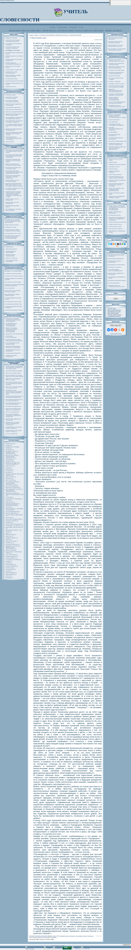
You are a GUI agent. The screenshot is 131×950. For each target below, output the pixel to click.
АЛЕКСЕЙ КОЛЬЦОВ (11, 505)
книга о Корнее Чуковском (36, 937)
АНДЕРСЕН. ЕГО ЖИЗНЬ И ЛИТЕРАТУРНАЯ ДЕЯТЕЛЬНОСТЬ (13, 547)
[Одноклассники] (113, 244)
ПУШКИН (8, 445)
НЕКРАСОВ (9, 478)
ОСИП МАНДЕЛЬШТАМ (12, 511)
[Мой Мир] (125, 244)
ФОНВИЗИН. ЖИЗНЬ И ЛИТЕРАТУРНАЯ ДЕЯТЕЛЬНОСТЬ (12, 453)
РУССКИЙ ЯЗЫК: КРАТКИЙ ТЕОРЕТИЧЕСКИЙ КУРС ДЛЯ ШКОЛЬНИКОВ (12, 221)
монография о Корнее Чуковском (84, 936)
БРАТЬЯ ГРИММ (10, 550)
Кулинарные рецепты (114, 316)
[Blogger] (117, 246)
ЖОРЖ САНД (9, 567)
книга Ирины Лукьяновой (49, 937)
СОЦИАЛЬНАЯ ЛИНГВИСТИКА (13, 304)
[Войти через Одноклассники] (122, 329)
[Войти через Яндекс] (115, 329)
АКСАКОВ (8, 472)
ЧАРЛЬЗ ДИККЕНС (10, 558)
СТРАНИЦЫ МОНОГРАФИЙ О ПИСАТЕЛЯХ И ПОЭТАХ (53, 35)
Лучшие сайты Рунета (114, 314)
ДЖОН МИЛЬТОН (10, 574)
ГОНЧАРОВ (9, 470)
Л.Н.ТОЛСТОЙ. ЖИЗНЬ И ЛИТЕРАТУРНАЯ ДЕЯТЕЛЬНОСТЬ (12, 483)
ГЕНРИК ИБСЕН (10, 569)
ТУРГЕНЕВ (8, 497)
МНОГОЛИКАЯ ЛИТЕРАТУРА (115, 258)
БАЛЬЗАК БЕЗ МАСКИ (11, 544)
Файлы (36, 35)
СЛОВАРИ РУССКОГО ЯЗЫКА (13, 273)
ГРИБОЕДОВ (9, 459)
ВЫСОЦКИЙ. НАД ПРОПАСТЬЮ (14, 527)
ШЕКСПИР (8, 536)
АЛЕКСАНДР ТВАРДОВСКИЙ (13, 519)
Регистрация (73, 27)
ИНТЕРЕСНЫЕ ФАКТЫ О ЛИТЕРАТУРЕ (114, 261)
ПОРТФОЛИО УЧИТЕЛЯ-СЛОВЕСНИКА (25, 30)
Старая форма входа (115, 333)
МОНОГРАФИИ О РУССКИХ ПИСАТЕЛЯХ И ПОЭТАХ (115, 46)
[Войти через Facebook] (112, 329)
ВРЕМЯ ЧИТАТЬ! (49, 30)
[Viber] (120, 244)
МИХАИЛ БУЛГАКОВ (11, 520)
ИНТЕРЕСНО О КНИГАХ (114, 267)
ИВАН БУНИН (9, 502)
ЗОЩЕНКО (8, 522)
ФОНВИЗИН (9, 449)
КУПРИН (8, 500)
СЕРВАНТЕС (9, 542)
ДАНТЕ (7, 533)
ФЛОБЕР (8, 561)
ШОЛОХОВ (9, 517)
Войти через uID (116, 325)
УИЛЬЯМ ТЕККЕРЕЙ (11, 566)
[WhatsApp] (122, 244)
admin (54, 936)
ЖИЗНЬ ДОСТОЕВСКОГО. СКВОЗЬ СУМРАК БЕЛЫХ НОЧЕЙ (14, 494)
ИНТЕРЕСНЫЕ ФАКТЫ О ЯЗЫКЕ (14, 310)
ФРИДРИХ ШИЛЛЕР (11, 538)
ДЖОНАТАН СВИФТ (11, 541)
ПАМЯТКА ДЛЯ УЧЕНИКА (12, 225)
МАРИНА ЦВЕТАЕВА (11, 513)
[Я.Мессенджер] (109, 244)
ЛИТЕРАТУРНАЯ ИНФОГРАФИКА (117, 280)
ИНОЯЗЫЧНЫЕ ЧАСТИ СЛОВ (13, 233)
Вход (81, 27)
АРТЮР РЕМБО (10, 564)
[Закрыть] (110, 5)
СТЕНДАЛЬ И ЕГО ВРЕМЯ (12, 559)
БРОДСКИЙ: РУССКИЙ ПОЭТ (13, 525)
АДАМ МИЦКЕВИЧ (10, 572)
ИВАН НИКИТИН (10, 477)
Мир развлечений (113, 313)
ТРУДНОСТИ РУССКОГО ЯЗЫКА (14, 276)
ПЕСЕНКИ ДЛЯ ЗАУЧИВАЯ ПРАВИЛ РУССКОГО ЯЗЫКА (12, 230)
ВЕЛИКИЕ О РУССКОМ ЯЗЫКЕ (13, 271)
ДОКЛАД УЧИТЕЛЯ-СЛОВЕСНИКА (89, 30)
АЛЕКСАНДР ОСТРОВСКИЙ (13, 498)
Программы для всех (114, 311)
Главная (53, 27)
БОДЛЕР (8, 563)
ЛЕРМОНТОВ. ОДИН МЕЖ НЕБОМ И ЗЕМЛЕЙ (13, 463)
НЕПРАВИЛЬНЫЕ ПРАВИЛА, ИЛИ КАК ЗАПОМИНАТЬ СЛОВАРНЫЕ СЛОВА (12, 237)
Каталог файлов (63, 27)
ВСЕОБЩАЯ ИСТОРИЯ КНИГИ (116, 264)
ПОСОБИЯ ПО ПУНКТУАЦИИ (13, 282)
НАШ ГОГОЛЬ (9, 465)
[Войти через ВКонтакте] (108, 329)
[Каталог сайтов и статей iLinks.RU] (76, 949)
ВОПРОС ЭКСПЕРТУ (113, 30)
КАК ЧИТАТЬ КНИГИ (65, 30)
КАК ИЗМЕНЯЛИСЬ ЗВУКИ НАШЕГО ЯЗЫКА (11, 295)
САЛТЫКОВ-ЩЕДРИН (11, 486)
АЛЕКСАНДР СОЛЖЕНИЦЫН (13, 524)
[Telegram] (116, 244)
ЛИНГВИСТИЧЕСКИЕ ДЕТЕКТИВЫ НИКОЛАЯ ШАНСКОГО (14, 285)
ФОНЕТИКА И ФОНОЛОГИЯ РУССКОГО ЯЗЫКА (12, 291)
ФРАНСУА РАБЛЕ (10, 534)
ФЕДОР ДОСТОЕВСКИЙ (12, 487)
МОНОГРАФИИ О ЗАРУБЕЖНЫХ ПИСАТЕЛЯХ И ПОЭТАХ (116, 49)
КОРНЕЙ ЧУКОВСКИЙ (11, 503)
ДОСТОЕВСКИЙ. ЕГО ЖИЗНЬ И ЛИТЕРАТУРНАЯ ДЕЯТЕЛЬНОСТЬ (14, 490)
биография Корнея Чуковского (67, 936)
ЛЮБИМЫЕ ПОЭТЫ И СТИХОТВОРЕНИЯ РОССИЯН (116, 286)
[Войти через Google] (119, 329)
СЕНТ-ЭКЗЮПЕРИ (11, 554)
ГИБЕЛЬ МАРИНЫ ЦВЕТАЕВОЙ (14, 515)
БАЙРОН (8, 539)
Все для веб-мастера (114, 310)
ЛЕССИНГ (8, 576)
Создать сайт (112, 308)
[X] (118, 244)
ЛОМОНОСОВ (9, 443)
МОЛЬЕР (8, 571)
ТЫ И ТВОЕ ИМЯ (9, 288)
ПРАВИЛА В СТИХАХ (10, 227)
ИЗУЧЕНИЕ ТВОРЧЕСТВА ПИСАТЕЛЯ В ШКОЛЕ (114, 42)
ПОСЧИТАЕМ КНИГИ (113, 283)
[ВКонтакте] (111, 244)
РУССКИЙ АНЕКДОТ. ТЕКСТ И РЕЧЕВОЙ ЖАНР (114, 270)
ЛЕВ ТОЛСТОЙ (10, 480)
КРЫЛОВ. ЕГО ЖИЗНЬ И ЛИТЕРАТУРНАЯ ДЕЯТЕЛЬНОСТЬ (12, 457)
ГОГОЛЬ (8, 467)
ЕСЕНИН (8, 507)
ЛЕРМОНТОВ (9, 461)
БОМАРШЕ (8, 577)
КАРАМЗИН (9, 469)
